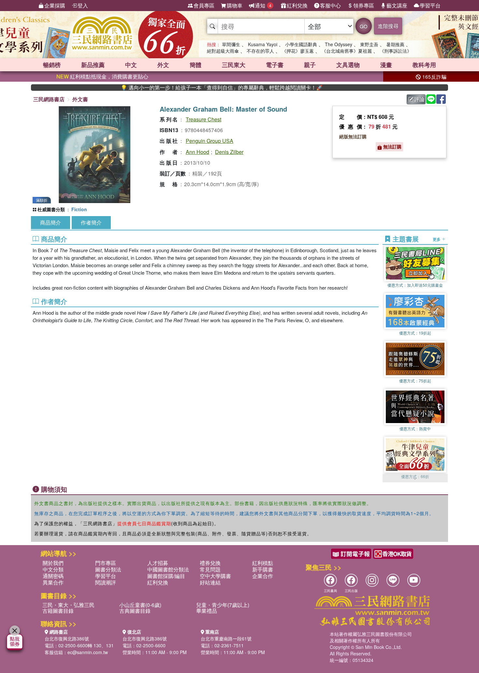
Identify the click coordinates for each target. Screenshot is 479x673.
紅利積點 (262, 563)
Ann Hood (197, 152)
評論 (419, 99)
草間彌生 (231, 44)
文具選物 (348, 65)
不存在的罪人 (260, 51)
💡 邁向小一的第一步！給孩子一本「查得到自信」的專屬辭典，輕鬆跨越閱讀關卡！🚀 (202, 87)
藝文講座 (396, 5)
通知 (263, 5)
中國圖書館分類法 (168, 569)
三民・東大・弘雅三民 (68, 605)
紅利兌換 (297, 5)
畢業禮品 (206, 610)
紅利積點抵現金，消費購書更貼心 (102, 76)
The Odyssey (338, 44)
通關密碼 (53, 576)
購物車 (234, 5)
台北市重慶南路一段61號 (226, 638)
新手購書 (262, 569)
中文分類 (53, 569)
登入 (83, 5)
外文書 (80, 99)
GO (364, 26)
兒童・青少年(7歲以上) (222, 605)
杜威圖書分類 (51, 209)
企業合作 (262, 576)
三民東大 (233, 65)
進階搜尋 (388, 26)
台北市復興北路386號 (67, 638)
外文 (163, 65)
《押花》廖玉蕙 (298, 51)
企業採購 (54, 5)
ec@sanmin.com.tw (87, 652)
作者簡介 (91, 222)
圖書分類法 (108, 569)
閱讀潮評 (105, 582)
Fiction (79, 209)
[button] (415, 479)
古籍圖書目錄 (58, 610)
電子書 (274, 65)
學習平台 (430, 5)
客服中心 (330, 5)
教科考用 (424, 65)
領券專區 (363, 5)
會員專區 (204, 5)
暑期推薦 (395, 44)
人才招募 (157, 563)
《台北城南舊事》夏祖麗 (347, 51)
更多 (437, 239)
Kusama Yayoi (262, 44)
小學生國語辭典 (301, 44)
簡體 (195, 65)
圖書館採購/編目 (166, 576)
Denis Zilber (229, 152)
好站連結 (210, 582)
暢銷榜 (52, 65)
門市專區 (105, 563)
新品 (93, 65)
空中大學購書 (215, 576)
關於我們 (53, 563)
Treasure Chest (203, 119)
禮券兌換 (210, 563)
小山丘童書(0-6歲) (140, 605)
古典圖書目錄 (135, 610)
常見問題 (210, 569)
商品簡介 (50, 222)
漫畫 (386, 65)
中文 (131, 65)
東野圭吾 (369, 44)
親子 (310, 65)
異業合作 (53, 582)
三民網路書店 (49, 99)
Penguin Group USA (209, 140)
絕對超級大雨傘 (223, 51)
